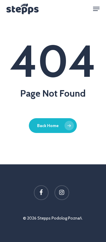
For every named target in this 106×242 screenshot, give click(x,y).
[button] (96, 9)
